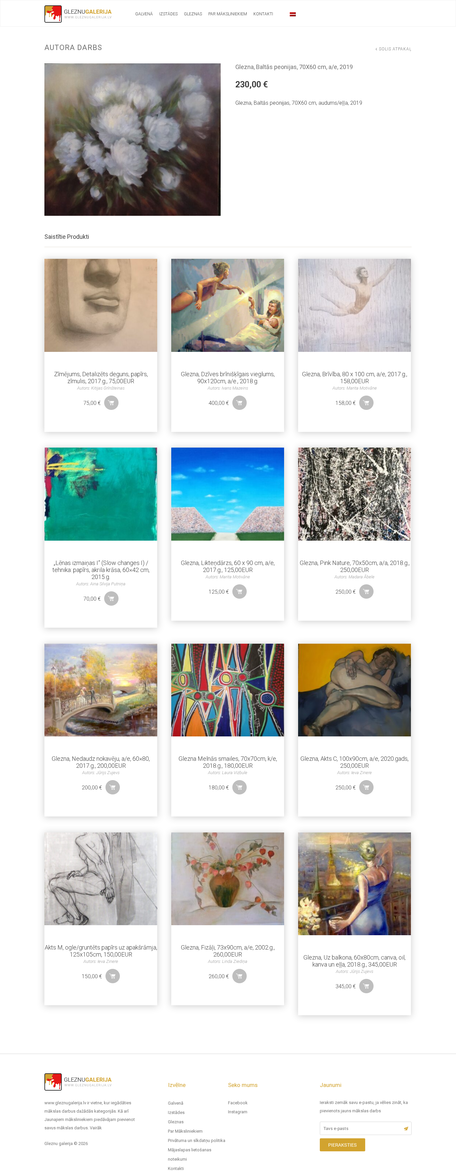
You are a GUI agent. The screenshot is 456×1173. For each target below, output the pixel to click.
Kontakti (263, 14)
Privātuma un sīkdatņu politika (196, 1140)
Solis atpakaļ (395, 49)
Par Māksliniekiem (227, 14)
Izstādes (168, 14)
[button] (111, 403)
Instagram (237, 1111)
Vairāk (96, 1127)
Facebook (238, 1102)
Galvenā (144, 14)
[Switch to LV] (292, 14)
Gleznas (193, 14)
